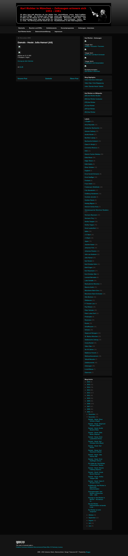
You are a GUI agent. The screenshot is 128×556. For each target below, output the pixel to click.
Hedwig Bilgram (90, 203)
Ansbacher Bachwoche (92, 128)
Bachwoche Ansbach (91, 141)
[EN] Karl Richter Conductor (93, 99)
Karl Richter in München (92, 71)
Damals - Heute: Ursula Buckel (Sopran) (95, 473)
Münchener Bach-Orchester (93, 294)
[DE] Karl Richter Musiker (93, 95)
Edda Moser (88, 157)
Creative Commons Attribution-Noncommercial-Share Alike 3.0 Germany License (39, 547)
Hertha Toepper (90, 221)
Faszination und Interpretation (94, 63)
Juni (90, 526)
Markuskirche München (92, 284)
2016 (88, 382)
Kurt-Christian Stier (91, 274)
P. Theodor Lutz (90, 303)
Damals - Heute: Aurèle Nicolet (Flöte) (95, 429)
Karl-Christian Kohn (91, 264)
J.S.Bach (87, 238)
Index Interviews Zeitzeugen (93, 80)
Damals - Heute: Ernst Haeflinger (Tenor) (95, 460)
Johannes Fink (89, 248)
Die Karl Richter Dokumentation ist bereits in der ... (97, 505)
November (92, 417)
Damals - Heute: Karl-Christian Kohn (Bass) (96, 442)
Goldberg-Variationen (91, 193)
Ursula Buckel (89, 343)
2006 (88, 409)
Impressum (58, 31)
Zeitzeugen (88, 366)
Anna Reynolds (89, 124)
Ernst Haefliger (89, 177)
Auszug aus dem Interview (25, 61)
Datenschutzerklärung (42, 31)
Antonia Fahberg (90, 131)
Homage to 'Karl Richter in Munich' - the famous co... (96, 499)
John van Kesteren (91, 254)
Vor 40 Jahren (89, 349)
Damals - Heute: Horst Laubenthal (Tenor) (95, 437)
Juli (90, 523)
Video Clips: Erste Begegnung (94, 83)
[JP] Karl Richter (90, 109)
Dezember (92, 414)
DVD (86, 151)
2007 (88, 406)
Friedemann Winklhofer (92, 187)
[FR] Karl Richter (90, 102)
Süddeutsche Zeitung (91, 339)
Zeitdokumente (51, 28)
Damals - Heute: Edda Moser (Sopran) (95, 433)
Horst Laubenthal (90, 228)
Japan (87, 241)
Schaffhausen (89, 326)
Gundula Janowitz (90, 197)
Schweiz (87, 330)
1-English (88, 121)
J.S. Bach (88, 234)
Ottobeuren (88, 300)
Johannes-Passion (90, 251)
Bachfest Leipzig (90, 138)
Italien (86, 231)
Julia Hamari (89, 257)
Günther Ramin (89, 200)
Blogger (88, 552)
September (92, 517)
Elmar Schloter (89, 167)
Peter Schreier (89, 310)
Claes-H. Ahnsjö (90, 144)
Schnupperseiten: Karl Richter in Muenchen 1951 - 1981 (95, 493)
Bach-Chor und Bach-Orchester (95, 54)
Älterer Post (74, 78)
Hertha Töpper (89, 225)
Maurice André (89, 287)
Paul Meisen (88, 307)
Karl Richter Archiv (24, 31)
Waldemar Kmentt (90, 353)
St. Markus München (91, 336)
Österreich (88, 372)
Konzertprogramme (67, 28)
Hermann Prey (89, 218)
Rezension (88, 320)
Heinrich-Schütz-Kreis (91, 207)
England (87, 170)
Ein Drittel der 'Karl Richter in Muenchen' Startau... (96, 464)
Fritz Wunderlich (90, 190)
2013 (88, 390)
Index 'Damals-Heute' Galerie (94, 86)
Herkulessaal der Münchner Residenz (96, 210)
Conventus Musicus (91, 147)
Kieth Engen (88, 267)
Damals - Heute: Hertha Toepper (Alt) (95, 477)
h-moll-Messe (89, 369)
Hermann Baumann (91, 215)
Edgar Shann (89, 161)
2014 (88, 387)
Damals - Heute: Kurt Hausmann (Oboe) (95, 451)
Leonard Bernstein (90, 277)
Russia (87, 323)
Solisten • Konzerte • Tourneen (94, 46)
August (91, 520)
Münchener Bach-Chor (92, 290)
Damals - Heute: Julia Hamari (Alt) (35, 42)
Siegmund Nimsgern (91, 333)
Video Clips (88, 346)
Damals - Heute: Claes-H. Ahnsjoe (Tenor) (96, 482)
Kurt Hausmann (90, 271)
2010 (88, 398)
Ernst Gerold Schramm (92, 174)
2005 (88, 412)
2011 (88, 395)
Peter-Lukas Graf (90, 313)
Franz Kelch (88, 183)
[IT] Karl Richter (90, 105)
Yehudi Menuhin (90, 359)
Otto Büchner (89, 297)
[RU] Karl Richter (90, 112)
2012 (88, 393)
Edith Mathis (88, 164)
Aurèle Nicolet (89, 134)
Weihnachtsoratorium (91, 356)
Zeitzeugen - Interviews (86, 28)
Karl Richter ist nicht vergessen (94, 510)
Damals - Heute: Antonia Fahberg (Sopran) (96, 468)
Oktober (91, 515)
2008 (88, 403)
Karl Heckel (88, 261)
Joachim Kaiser (89, 244)
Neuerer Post (22, 78)
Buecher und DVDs (35, 28)
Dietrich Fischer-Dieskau (92, 154)
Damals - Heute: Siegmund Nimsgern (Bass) (96, 424)
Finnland (87, 180)
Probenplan (88, 316)
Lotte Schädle (89, 280)
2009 (88, 401)
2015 (88, 384)
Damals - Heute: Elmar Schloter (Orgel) (95, 420)
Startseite (21, 28)
